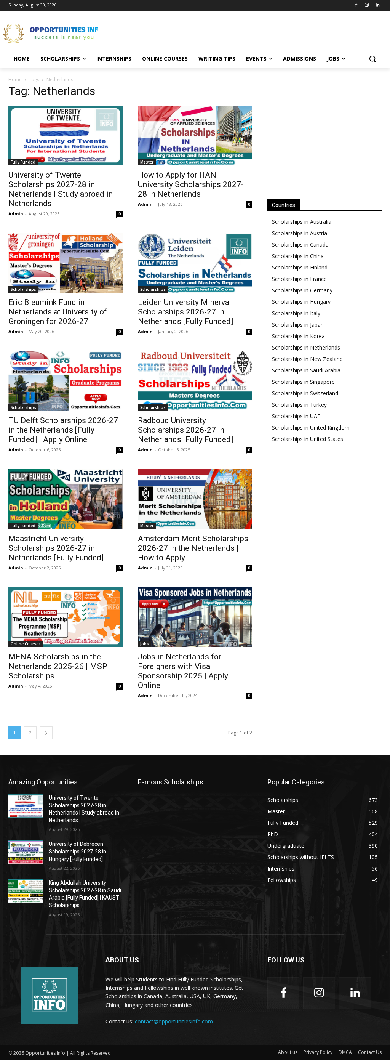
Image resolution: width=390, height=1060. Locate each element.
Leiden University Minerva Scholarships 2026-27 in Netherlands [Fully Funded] (185, 312)
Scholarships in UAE (296, 416)
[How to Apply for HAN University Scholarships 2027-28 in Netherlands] (195, 135)
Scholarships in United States (307, 439)
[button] (372, 59)
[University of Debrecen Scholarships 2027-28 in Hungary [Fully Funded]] (25, 852)
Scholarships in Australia (301, 221)
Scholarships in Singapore (303, 381)
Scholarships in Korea (298, 336)
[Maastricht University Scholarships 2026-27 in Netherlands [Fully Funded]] (65, 499)
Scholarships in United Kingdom (311, 427)
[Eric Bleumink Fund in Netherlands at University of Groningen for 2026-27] (65, 263)
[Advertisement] (187, 32)
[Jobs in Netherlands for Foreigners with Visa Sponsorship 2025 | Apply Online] (195, 617)
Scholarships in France (299, 278)
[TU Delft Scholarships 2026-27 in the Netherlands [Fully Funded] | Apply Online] (65, 381)
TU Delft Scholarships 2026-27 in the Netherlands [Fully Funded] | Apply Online (63, 430)
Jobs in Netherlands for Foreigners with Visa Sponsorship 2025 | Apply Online (183, 671)
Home (15, 79)
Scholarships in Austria (299, 233)
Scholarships (23, 289)
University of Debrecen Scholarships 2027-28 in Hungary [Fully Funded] (77, 851)
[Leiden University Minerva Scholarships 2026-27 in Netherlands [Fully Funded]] (195, 263)
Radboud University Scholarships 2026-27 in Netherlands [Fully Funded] (185, 430)
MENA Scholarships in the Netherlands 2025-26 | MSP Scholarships (57, 666)
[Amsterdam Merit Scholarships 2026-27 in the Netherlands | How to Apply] (195, 499)
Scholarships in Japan (298, 324)
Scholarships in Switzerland (305, 393)
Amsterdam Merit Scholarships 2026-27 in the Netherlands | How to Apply (193, 548)
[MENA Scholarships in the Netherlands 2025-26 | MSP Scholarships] (65, 617)
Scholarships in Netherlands (306, 347)
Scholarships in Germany (302, 290)
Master (146, 162)
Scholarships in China (298, 256)
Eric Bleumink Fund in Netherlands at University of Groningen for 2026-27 (57, 312)
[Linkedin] (377, 5)
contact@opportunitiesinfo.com (174, 1021)
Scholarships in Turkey (299, 404)
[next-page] (46, 732)
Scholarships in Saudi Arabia (306, 370)
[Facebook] (356, 5)
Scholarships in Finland (300, 267)
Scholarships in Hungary (301, 301)
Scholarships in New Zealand (307, 358)
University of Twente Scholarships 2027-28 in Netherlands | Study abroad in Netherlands (60, 189)
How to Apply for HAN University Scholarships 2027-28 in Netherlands (191, 184)
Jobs (144, 643)
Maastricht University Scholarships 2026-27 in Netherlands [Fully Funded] (56, 548)
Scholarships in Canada (300, 244)
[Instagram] (366, 5)
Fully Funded (23, 162)
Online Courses (26, 643)
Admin (15, 213)
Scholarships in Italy (296, 313)
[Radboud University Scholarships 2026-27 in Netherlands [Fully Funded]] (195, 381)
